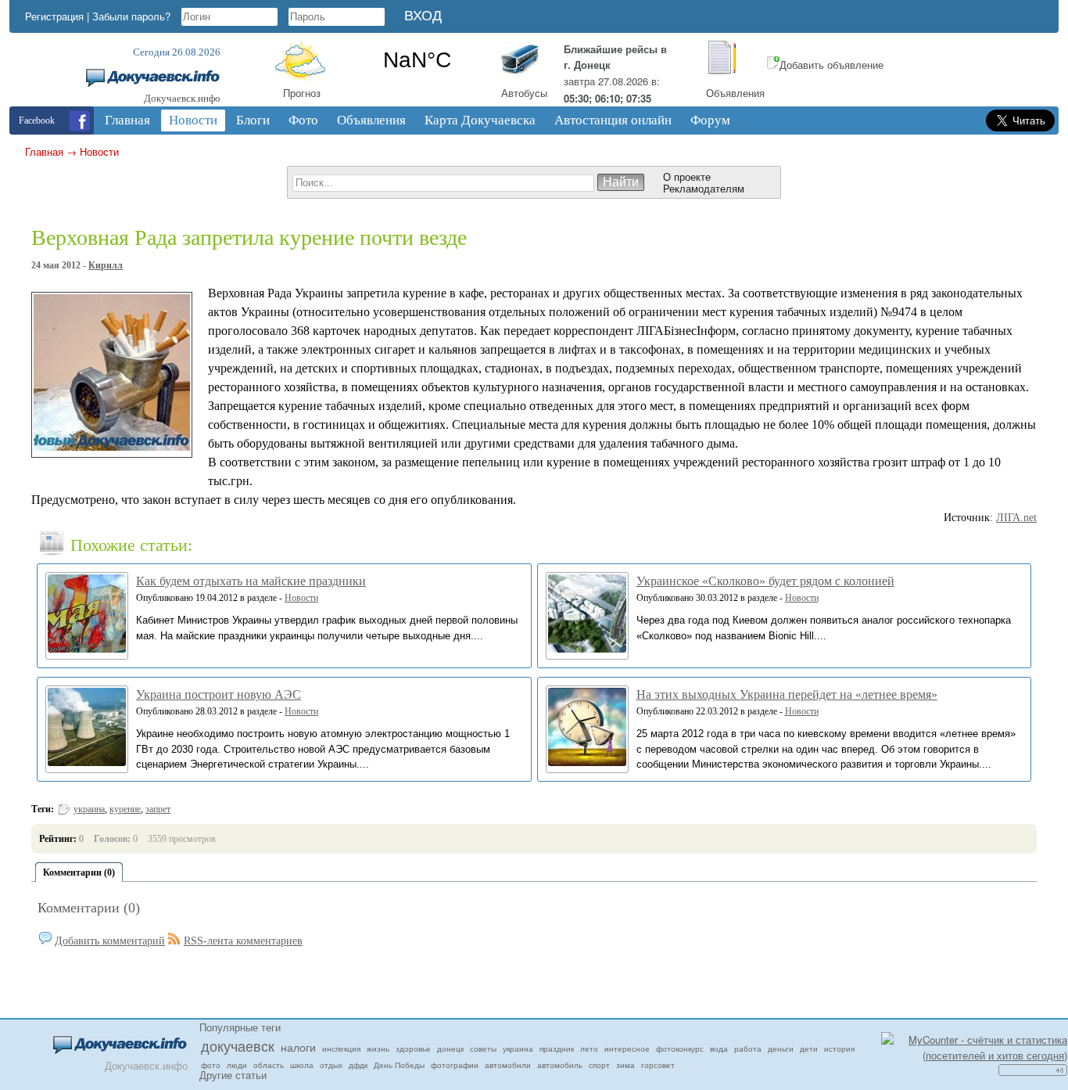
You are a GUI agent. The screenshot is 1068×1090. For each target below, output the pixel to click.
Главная (44, 151)
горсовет (658, 1064)
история (839, 1048)
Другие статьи (233, 1074)
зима (625, 1064)
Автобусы (524, 92)
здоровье (413, 1048)
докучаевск (237, 1045)
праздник (556, 1048)
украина (89, 809)
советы (483, 1048)
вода (719, 1048)
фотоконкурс (680, 1048)
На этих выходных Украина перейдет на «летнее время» (786, 694)
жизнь (378, 1048)
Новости (99, 151)
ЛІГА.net (1016, 517)
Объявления (735, 92)
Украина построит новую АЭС (218, 694)
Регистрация (54, 16)
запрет (157, 809)
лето (589, 1048)
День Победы (399, 1064)
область (268, 1064)
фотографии (454, 1064)
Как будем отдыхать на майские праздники (251, 581)
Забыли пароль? (131, 16)
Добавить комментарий (110, 941)
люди (237, 1064)
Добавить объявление (831, 64)
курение (125, 809)
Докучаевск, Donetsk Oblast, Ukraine (417, 60)
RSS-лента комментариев (243, 941)
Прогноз (302, 92)
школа (302, 1064)
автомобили (508, 1064)
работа (748, 1048)
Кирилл (105, 265)
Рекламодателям (703, 188)
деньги (781, 1048)
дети (809, 1048)
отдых (331, 1064)
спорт (599, 1064)
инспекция (341, 1048)
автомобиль (559, 1064)
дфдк (358, 1064)
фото (210, 1064)
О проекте (687, 176)
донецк (450, 1048)
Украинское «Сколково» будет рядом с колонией (765, 581)
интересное (627, 1048)
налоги (298, 1047)
